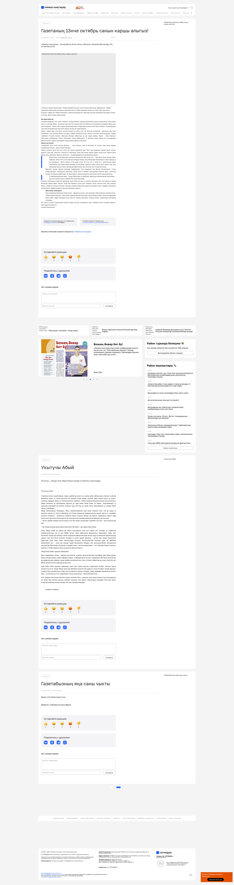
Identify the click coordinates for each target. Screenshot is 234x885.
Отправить (109, 306)
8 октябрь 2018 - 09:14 (47, 474)
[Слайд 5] (97, 379)
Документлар (58, 818)
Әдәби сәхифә (92, 13)
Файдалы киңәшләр (146, 818)
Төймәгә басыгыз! (215, 879)
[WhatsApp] (65, 276)
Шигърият (66, 13)
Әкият (137, 13)
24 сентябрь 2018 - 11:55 (47, 690)
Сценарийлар (78, 13)
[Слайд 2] (86, 379)
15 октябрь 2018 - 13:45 (47, 37)
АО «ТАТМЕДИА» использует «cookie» (53, 874)
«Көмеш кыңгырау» (82, 231)
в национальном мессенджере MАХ (95, 222)
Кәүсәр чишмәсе (103, 818)
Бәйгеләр (105, 13)
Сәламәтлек (161, 818)
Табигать (116, 818)
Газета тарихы (126, 13)
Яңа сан (186, 13)
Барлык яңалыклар (170, 448)
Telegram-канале (51, 222)
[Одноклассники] (52, 276)
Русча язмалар (129, 818)
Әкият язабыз (148, 13)
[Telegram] (58, 276)
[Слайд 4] (93, 379)
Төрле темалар (175, 818)
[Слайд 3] (90, 379)
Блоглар (114, 13)
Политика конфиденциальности (51, 877)
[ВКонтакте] (46, 276)
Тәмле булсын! (162, 13)
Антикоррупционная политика (51, 873)
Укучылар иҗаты (87, 818)
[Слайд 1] (83, 379)
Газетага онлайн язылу (50, 13)
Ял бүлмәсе (175, 13)
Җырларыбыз (72, 818)
